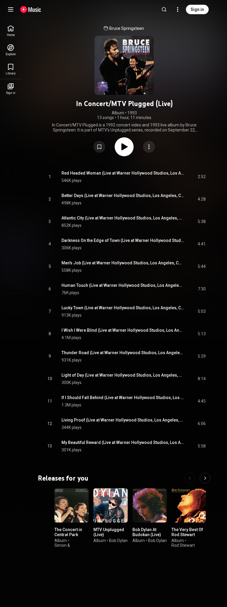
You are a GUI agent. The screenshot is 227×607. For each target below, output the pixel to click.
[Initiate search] (164, 9)
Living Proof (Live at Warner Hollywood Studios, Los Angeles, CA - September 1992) (122, 420)
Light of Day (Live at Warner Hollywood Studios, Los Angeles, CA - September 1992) (122, 375)
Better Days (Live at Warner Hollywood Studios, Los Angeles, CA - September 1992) (122, 195)
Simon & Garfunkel (63, 548)
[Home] (30, 9)
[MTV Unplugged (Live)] (110, 505)
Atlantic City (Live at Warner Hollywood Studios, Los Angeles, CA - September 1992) (122, 218)
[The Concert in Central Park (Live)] (71, 505)
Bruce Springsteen (126, 28)
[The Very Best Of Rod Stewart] (188, 505)
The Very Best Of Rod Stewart (187, 532)
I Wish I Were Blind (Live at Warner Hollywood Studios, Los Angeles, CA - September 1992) (122, 330)
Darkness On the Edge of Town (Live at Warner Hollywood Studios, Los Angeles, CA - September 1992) (122, 240)
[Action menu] (149, 147)
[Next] (205, 478)
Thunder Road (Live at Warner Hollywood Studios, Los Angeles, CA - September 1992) (122, 352)
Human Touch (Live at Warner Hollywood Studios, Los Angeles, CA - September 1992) (122, 285)
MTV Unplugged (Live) (108, 532)
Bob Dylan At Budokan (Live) (146, 532)
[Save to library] (99, 146)
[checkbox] (201, 176)
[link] (10, 30)
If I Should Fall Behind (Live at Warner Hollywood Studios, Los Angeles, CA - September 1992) (122, 397)
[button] (99, 147)
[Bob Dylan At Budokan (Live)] (149, 505)
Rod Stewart (183, 545)
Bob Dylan (118, 540)
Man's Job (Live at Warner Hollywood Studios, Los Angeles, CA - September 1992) (122, 263)
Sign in (197, 9)
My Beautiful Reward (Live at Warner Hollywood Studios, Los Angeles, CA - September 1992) (122, 442)
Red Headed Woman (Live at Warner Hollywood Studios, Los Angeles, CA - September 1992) (122, 173)
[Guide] (10, 9)
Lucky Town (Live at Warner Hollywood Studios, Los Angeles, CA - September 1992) (122, 307)
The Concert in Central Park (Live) (68, 534)
